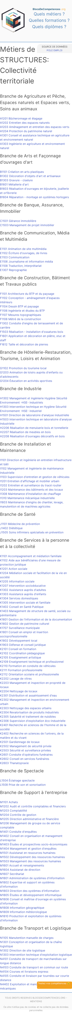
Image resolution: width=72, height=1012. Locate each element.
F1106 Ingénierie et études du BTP (22, 310)
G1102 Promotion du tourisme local (23, 368)
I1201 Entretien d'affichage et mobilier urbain (29, 481)
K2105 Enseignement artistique (20, 657)
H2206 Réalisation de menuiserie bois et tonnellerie (34, 428)
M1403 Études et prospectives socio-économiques (33, 844)
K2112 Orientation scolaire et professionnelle (29, 674)
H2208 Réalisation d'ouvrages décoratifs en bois (32, 436)
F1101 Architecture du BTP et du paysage (27, 293)
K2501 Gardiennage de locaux (20, 742)
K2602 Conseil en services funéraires (24, 759)
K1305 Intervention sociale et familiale (25, 602)
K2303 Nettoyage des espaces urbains (25, 708)
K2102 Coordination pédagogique (22, 653)
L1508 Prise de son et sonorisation (23, 784)
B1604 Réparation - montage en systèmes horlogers (34, 197)
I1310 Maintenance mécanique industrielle (27, 498)
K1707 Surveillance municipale (20, 628)
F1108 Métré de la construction (20, 319)
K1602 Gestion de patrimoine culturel (24, 623)
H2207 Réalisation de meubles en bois (25, 432)
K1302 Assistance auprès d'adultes (23, 590)
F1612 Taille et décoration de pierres (24, 344)
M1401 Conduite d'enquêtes (18, 831)
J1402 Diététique (11, 528)
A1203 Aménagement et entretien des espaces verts (34, 127)
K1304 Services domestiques (19, 598)
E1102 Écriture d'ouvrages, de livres (23, 253)
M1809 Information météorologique (23, 912)
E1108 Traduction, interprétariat (21, 265)
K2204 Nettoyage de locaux (18, 691)
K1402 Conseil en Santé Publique (22, 607)
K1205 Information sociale (17, 581)
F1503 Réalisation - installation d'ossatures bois (31, 331)
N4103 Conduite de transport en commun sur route (34, 967)
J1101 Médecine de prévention (20, 524)
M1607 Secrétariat (12, 874)
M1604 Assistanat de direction (20, 869)
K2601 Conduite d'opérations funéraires (26, 754)
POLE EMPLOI (54, 50)
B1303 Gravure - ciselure (16, 180)
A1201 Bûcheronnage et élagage (21, 118)
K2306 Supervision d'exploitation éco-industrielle (32, 721)
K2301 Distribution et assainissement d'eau (28, 695)
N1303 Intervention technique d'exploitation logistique (36, 954)
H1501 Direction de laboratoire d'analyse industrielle (34, 415)
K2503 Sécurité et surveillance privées (25, 750)
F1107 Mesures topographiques (20, 315)
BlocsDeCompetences (49, 9)
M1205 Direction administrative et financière (29, 819)
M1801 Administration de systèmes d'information (32, 878)
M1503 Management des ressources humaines (30, 861)
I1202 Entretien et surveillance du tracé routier (30, 485)
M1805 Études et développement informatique (31, 895)
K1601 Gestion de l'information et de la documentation (36, 619)
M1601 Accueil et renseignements (22, 865)
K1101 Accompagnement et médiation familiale (31, 556)
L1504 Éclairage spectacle (17, 780)
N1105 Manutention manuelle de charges (26, 938)
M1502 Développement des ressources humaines (32, 857)
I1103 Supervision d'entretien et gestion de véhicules (34, 477)
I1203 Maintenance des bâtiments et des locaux (31, 489)
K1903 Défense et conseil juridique (23, 645)
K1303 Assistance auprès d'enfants (23, 594)
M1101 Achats (9, 802)
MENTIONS (36, 1001)
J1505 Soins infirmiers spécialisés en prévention (31, 532)
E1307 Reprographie (13, 270)
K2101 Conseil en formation (18, 649)
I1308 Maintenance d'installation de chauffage (30, 494)
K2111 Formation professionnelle (21, 670)
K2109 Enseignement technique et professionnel (32, 661)
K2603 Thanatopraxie (14, 763)
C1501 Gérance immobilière (18, 221)
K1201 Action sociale (13, 568)
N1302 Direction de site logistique (22, 950)
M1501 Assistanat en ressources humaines (27, 853)
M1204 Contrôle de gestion (18, 814)
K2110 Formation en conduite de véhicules (28, 666)
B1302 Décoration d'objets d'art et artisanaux (30, 176)
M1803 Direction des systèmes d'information (29, 891)
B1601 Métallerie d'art (14, 184)
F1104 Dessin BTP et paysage (19, 306)
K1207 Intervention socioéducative (23, 585)
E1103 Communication (14, 257)
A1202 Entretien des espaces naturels (25, 122)
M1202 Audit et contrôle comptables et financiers (33, 806)
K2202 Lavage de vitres (16, 678)
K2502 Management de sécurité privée (25, 746)
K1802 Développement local (18, 640)
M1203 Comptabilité (13, 810)
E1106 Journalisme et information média (26, 261)
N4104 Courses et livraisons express (24, 971)
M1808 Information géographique (22, 907)
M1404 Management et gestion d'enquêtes (28, 848)
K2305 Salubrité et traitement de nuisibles (28, 716)
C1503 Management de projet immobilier (27, 225)
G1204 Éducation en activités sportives (26, 381)
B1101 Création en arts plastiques (22, 172)
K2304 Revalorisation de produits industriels (29, 712)
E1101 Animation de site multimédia (23, 249)
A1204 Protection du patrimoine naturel (26, 131)
